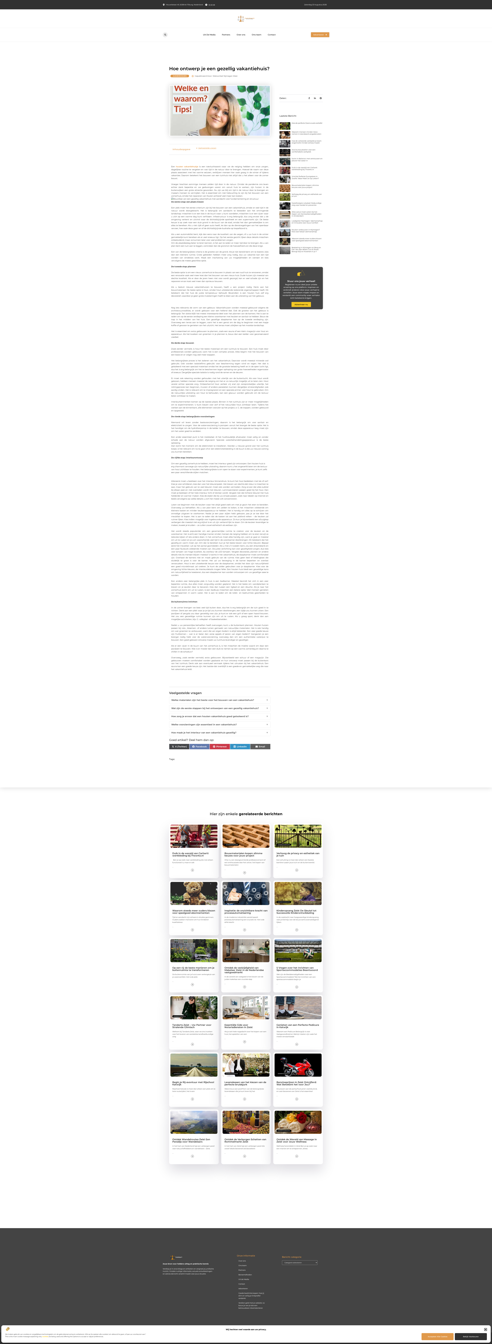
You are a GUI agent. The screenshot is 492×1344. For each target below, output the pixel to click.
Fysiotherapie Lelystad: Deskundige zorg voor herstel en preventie (306, 204)
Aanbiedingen (180, 76)
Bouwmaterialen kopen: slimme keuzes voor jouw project (305, 186)
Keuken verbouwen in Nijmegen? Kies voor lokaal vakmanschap (306, 231)
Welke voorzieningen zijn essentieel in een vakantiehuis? (219, 724)
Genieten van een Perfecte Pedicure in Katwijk (297, 1026)
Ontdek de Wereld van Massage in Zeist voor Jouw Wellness (296, 1140)
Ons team (256, 34)
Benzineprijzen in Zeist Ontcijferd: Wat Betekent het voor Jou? (296, 1083)
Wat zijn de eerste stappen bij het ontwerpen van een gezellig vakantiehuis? (219, 708)
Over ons (241, 34)
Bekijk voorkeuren (471, 1337)
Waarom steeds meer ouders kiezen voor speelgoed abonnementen (307, 240)
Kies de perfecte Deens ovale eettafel (307, 123)
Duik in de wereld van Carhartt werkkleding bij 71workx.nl (304, 168)
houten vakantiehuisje (187, 166)
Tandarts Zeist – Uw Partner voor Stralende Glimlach (191, 1026)
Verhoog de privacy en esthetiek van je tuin (307, 195)
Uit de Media (243, 1279)
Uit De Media (209, 34)
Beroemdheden (245, 1275)
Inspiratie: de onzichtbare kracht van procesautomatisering (246, 911)
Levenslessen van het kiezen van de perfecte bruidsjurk (245, 1083)
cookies (45, 1336)
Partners (226, 34)
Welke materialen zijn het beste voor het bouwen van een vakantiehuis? (219, 700)
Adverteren (243, 1288)
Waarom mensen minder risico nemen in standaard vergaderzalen (306, 133)
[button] (485, 1329)
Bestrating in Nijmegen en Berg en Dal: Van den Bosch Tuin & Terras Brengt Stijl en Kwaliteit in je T (306, 249)
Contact (272, 34)
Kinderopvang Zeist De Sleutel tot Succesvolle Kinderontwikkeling (296, 911)
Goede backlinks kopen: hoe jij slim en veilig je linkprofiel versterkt (251, 1295)
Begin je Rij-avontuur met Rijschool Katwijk (193, 1083)
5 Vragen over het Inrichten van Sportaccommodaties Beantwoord (297, 969)
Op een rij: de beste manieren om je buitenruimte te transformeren (193, 969)
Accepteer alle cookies (437, 1337)
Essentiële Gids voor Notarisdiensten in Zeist (238, 1026)
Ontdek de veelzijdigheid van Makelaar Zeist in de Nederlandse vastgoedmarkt (244, 970)
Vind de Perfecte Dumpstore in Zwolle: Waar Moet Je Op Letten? (305, 177)
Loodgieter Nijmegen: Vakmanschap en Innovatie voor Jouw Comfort (307, 222)
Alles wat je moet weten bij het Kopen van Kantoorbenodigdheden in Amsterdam (306, 214)
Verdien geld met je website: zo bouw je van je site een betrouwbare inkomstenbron (251, 1305)
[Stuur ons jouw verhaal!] (301, 273)
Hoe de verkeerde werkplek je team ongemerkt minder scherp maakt (306, 142)
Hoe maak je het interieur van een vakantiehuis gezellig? (219, 732)
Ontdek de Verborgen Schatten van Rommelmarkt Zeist (245, 1140)
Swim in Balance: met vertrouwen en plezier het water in (307, 160)
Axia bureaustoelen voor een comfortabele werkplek (303, 151)
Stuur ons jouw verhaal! (301, 281)
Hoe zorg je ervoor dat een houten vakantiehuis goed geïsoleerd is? (219, 716)
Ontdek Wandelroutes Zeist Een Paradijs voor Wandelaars (191, 1140)
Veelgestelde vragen (207, 148)
